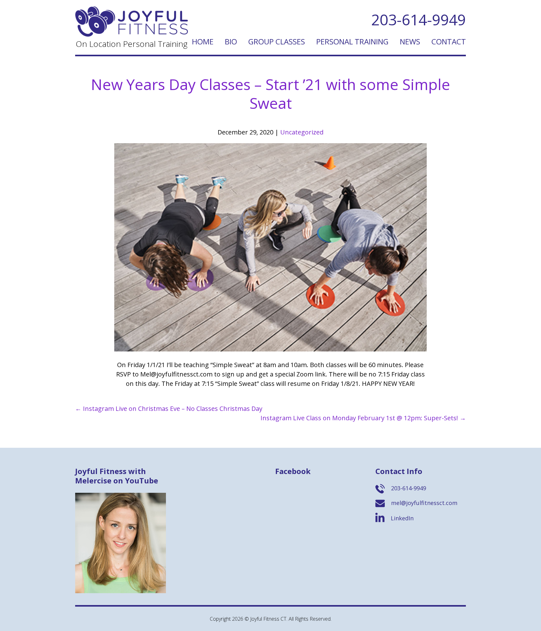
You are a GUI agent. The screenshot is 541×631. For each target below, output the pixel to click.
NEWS (410, 41)
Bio (231, 41)
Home (203, 41)
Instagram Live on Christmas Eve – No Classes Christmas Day (168, 408)
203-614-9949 (418, 19)
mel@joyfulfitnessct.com (423, 503)
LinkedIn (401, 518)
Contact (448, 41)
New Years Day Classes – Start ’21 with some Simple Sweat (270, 93)
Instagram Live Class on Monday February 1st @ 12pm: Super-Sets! (363, 418)
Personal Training (352, 41)
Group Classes (276, 41)
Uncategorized (301, 132)
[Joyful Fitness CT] (131, 34)
